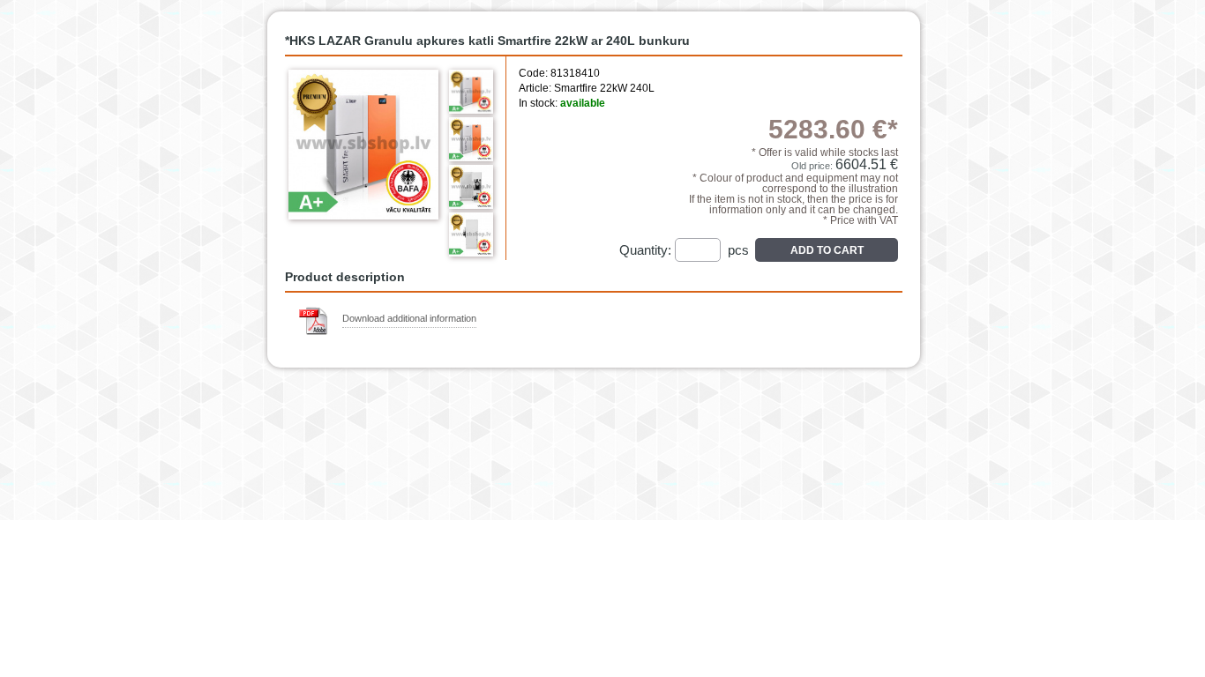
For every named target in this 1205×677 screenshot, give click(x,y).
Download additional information (409, 318)
